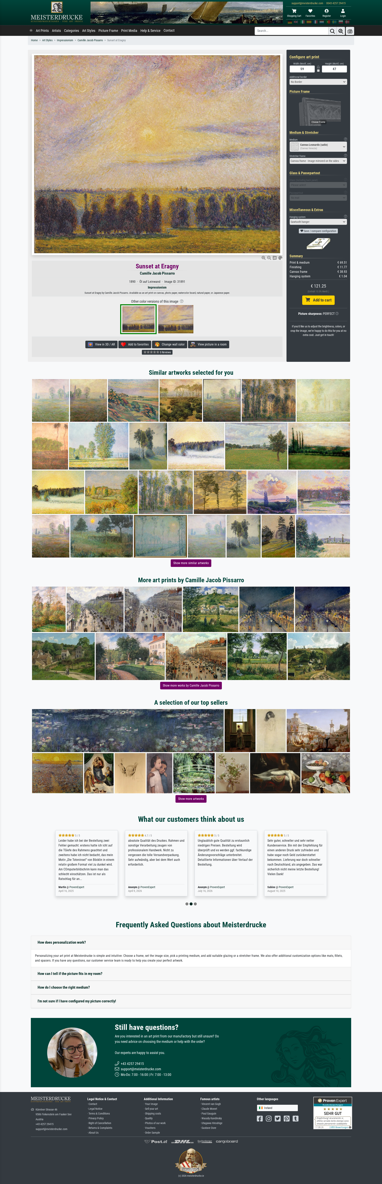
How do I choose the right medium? (64, 987)
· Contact (92, 1104)
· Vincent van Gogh (210, 1104)
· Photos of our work (155, 1123)
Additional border (298, 76)
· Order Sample (152, 1132)
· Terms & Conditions (98, 1113)
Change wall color (172, 344)
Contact (169, 30)
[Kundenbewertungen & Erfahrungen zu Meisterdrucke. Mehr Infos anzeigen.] (332, 1113)
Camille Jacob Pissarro (90, 40)
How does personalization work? (62, 942)
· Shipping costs (152, 1113)
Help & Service (150, 31)
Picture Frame (108, 31)
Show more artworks (191, 799)
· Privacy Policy (95, 1118)
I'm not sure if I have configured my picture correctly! (77, 1001)
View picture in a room (211, 344)
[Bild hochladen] (350, 31)
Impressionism (65, 40)
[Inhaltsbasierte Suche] (341, 31)
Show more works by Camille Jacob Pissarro (191, 685)
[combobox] (318, 82)
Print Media (129, 31)
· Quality (148, 1118)
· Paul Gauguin (208, 1113)
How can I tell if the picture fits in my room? (70, 973)
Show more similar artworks (191, 563)
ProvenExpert (74, 887)
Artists (56, 31)
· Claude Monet (208, 1109)
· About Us (92, 1132)
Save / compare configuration (319, 231)
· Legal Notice (94, 1109)
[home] (31, 30)
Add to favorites (137, 344)
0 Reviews (165, 352)
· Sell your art (151, 1109)
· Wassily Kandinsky (211, 1118)
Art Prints (42, 31)
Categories (71, 31)
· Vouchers (149, 1128)
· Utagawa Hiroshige (211, 1123)
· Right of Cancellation (99, 1123)
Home (34, 40)
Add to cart (320, 300)
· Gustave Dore (208, 1128)
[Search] (332, 31)
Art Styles (88, 31)
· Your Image (151, 1104)
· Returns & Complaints (99, 1128)
